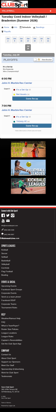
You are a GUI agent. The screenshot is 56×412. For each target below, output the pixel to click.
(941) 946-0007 (9, 234)
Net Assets (21, 94)
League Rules (7, 336)
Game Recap (32, 98)
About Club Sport (8, 358)
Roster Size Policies (9, 329)
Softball (4, 257)
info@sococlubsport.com (9, 225)
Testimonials (6, 376)
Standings (40, 27)
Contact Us (6, 354)
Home (6, 27)
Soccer (4, 253)
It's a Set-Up (22, 89)
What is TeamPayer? (10, 326)
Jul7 (41, 40)
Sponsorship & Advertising (12, 369)
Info (15, 27)
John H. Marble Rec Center (17, 83)
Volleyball (8, 11)
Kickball (4, 250)
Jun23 (28, 40)
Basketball (5, 261)
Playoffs (7, 31)
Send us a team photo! (11, 297)
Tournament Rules (9, 307)
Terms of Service (6, 402)
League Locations (9, 333)
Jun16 (21, 40)
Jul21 (48, 40)
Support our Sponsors (10, 362)
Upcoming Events (8, 286)
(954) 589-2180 (9, 230)
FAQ (3, 322)
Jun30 (34, 40)
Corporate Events (8, 293)
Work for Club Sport (9, 372)
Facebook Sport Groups (11, 289)
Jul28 (28, 47)
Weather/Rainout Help (10, 318)
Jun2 (8, 40)
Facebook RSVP (8, 300)
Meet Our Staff (7, 365)
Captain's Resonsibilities (11, 340)
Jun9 (14, 40)
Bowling (4, 275)
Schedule (26, 27)
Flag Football (7, 271)
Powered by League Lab (8, 405)
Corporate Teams (8, 304)
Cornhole (5, 268)
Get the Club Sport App (11, 344)
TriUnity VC (21, 121)
